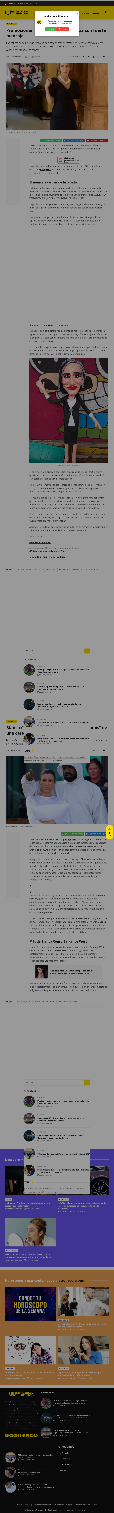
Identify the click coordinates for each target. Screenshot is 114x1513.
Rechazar (62, 29)
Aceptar (51, 29)
